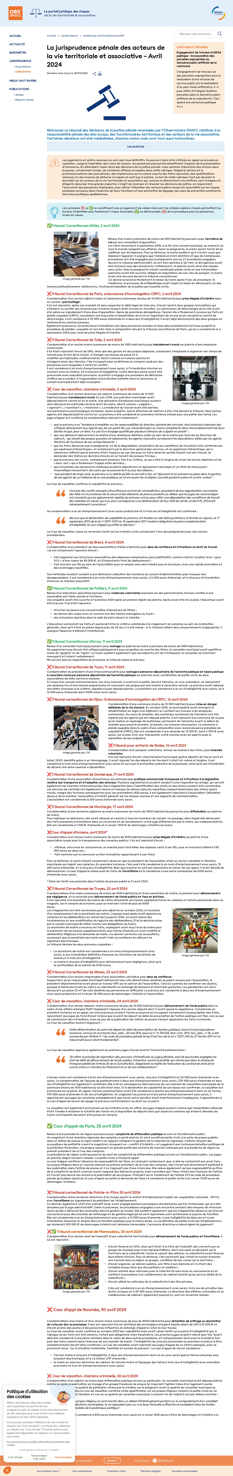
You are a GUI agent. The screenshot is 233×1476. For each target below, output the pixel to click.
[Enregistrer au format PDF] (100, 74)
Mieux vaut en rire (23, 80)
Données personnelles (185, 1471)
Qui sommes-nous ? (48, 1471)
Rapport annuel (24, 99)
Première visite (116, 1471)
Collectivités (23, 71)
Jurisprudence (69, 35)
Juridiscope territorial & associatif (103, 35)
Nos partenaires (82, 1471)
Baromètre (17, 52)
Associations (23, 66)
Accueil (15, 35)
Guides (19, 94)
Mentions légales (151, 1471)
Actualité (17, 44)
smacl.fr (112, 1460)
